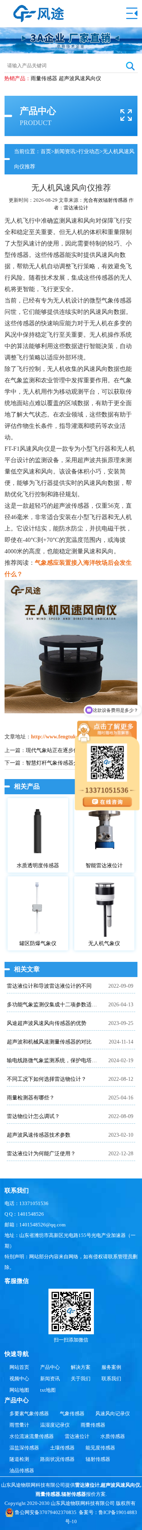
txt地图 (48, 1390)
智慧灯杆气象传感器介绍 (55, 763)
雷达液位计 (76, 208)
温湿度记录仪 (55, 1425)
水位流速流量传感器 (31, 1436)
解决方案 (81, 1367)
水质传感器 (112, 1436)
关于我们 (81, 1378)
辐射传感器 (98, 1459)
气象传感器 (72, 1413)
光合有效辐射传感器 (105, 200)
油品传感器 (21, 1470)
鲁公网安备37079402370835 (45, 1512)
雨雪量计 (19, 1425)
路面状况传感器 (57, 1459)
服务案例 (111, 1367)
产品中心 (50, 1367)
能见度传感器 (100, 1448)
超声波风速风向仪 (80, 78)
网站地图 (19, 1390)
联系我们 (111, 1378)
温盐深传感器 (24, 1448)
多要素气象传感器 (29, 1413)
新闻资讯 (64, 151)
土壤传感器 (62, 1448)
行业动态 (89, 151)
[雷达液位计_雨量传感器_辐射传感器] (39, 8)
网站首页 (19, 1367)
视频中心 (19, 1378)
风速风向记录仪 (112, 1413)
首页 (46, 151)
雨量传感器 (44, 78)
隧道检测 (19, 1459)
